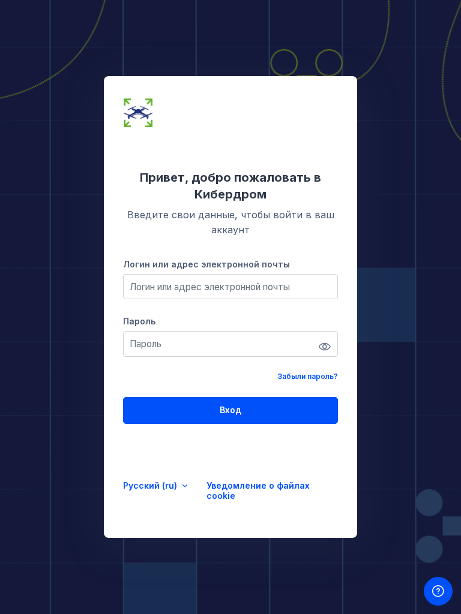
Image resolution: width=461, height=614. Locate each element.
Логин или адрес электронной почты (206, 264)
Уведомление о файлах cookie (258, 490)
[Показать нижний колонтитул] (438, 591)
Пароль (139, 321)
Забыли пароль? (307, 376)
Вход (230, 410)
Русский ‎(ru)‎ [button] (151, 485)
